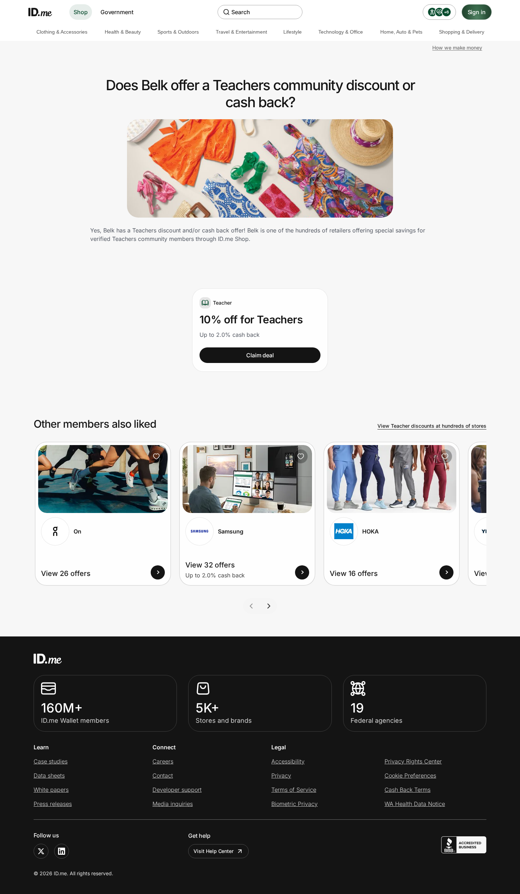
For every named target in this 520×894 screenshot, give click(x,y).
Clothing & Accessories (61, 32)
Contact (162, 775)
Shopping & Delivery (461, 32)
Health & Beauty (123, 32)
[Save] (156, 456)
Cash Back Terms (408, 789)
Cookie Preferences (410, 775)
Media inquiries (172, 803)
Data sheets (49, 775)
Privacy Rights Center (413, 761)
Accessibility (288, 761)
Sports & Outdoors (178, 32)
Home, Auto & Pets (401, 32)
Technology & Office (340, 32)
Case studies (51, 761)
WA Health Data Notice (415, 803)
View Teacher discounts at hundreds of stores (431, 426)
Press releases (53, 803)
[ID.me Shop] (44, 12)
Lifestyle (292, 32)
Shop (81, 12)
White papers (51, 789)
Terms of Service (293, 789)
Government (116, 12)
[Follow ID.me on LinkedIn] (61, 851)
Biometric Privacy (294, 803)
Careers (162, 761)
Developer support (177, 789)
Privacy (281, 775)
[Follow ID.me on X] (41, 851)
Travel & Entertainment (241, 32)
